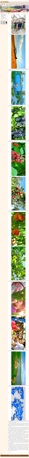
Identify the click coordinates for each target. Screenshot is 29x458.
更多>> (6, 13)
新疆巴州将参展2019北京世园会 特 (3, 14)
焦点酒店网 (13, 455)
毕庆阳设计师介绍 (2, 16)
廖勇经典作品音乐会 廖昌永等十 (3, 17)
